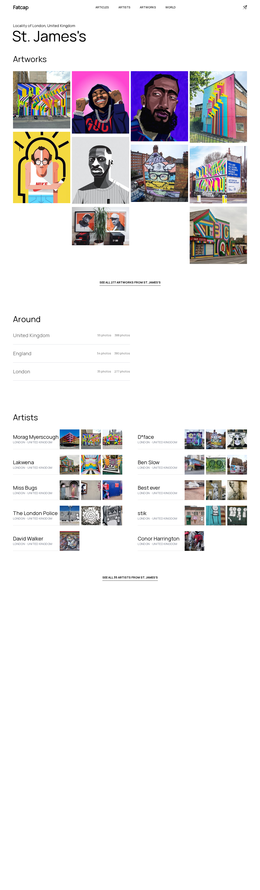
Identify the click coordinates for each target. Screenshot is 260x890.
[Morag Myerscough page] (69, 439)
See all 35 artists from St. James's (130, 577)
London (19, 442)
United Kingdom (39, 442)
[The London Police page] (69, 515)
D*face (146, 436)
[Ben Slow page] (194, 465)
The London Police (35, 513)
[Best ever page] (194, 490)
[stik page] (194, 515)
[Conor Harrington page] (194, 541)
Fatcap (20, 7)
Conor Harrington (159, 538)
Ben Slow (148, 462)
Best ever (149, 487)
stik (142, 513)
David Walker (28, 538)
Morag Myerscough (36, 436)
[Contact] (245, 7)
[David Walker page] (69, 541)
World (170, 7)
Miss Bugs (25, 487)
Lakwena (23, 462)
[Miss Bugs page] (69, 490)
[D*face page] (194, 439)
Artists (124, 7)
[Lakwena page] (69, 465)
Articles (102, 7)
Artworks (148, 7)
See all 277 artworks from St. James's (130, 282)
